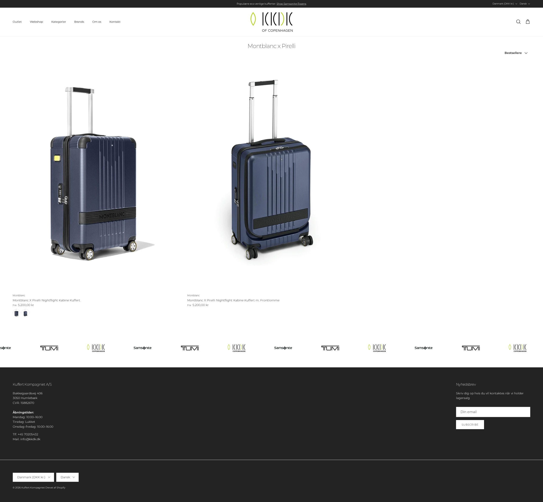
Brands (79, 21)
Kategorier (58, 21)
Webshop (36, 21)
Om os (96, 21)
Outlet (17, 21)
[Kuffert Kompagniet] (271, 22)
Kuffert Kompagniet (33, 487)
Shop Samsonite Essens (291, 3)
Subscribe (470, 424)
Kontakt (114, 21)
